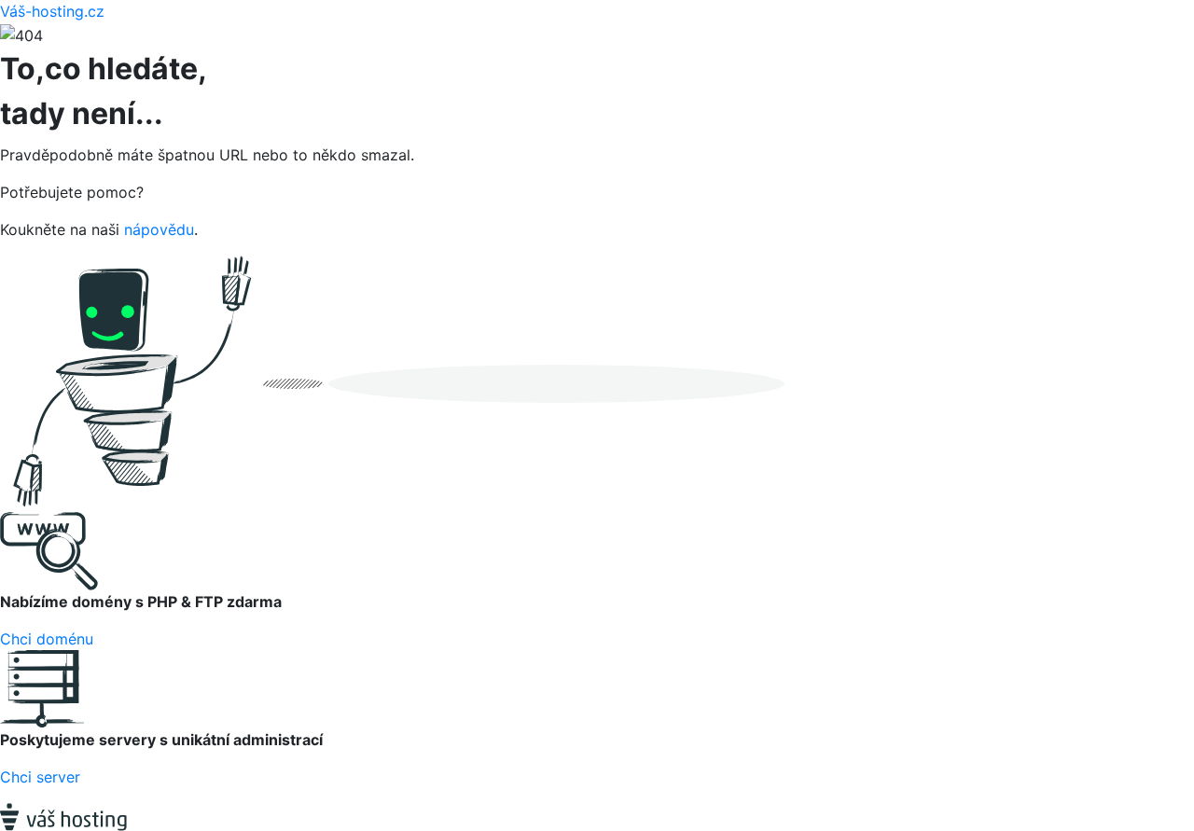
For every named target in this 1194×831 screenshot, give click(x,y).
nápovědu (159, 229)
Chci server (40, 777)
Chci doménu (46, 639)
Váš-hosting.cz (52, 11)
